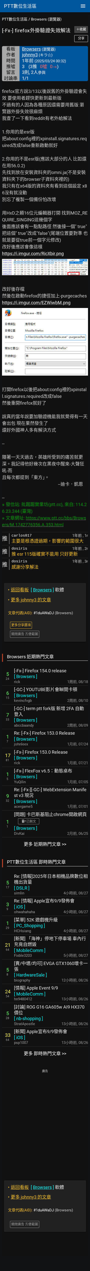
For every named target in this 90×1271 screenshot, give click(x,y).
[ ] (25, 676)
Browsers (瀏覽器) (46, 19)
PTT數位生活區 (15, 19)
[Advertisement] (45, 1121)
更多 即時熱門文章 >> (45, 1053)
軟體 (36, 589)
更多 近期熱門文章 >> (45, 844)
